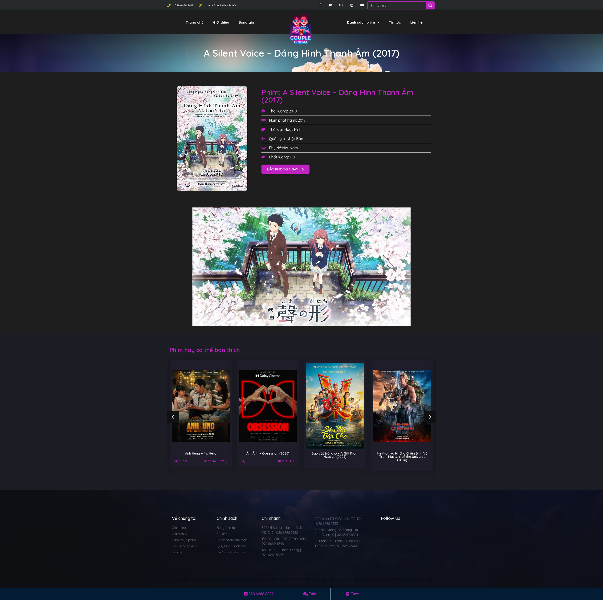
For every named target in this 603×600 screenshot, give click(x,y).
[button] (285, 169)
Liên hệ (416, 22)
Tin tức (395, 22)
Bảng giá (246, 22)
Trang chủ (195, 22)
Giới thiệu (221, 22)
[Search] (430, 5)
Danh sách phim (361, 22)
